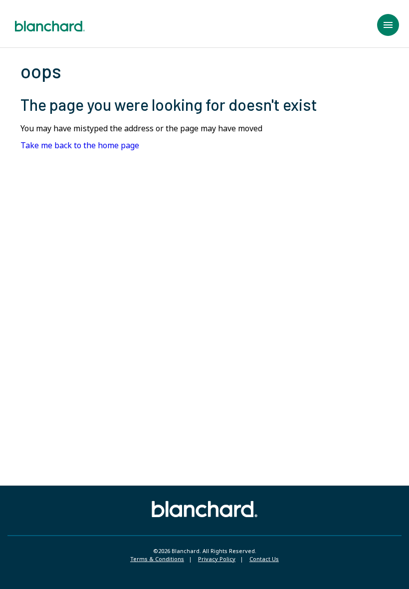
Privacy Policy (216, 559)
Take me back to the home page (79, 145)
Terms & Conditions (157, 559)
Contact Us (264, 559)
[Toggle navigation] (388, 25)
